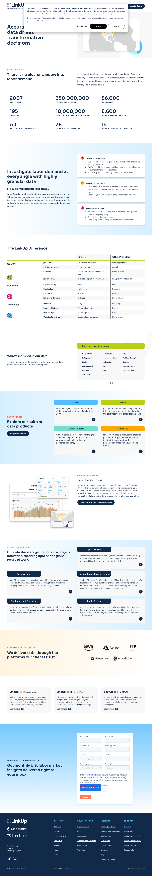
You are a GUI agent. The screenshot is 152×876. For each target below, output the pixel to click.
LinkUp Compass (130, 845)
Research (104, 850)
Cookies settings (80, 26)
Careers (57, 831)
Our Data (127, 827)
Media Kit (57, 845)
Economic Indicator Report (110, 831)
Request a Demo (134, 6)
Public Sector (82, 845)
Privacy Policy (58, 869)
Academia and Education (86, 841)
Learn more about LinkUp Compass (96, 502)
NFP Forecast (105, 841)
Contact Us (58, 841)
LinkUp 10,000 (106, 845)
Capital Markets (83, 827)
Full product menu (18, 433)
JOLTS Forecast (106, 836)
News (56, 850)
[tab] (110, 383)
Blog (102, 854)
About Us (57, 827)
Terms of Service (69, 869)
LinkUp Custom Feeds (132, 836)
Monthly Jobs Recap (108, 827)
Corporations (82, 836)
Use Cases (81, 850)
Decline (116, 26)
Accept (98, 26)
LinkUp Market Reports (132, 841)
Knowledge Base (60, 836)
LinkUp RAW (128, 831)
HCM (79, 831)
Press (56, 854)
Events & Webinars (108, 859)
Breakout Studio (140, 869)
